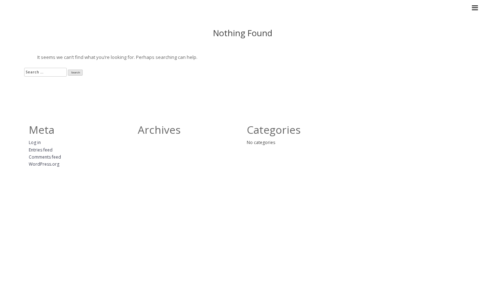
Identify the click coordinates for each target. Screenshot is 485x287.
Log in (35, 142)
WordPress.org (44, 164)
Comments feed (45, 157)
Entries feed (41, 150)
